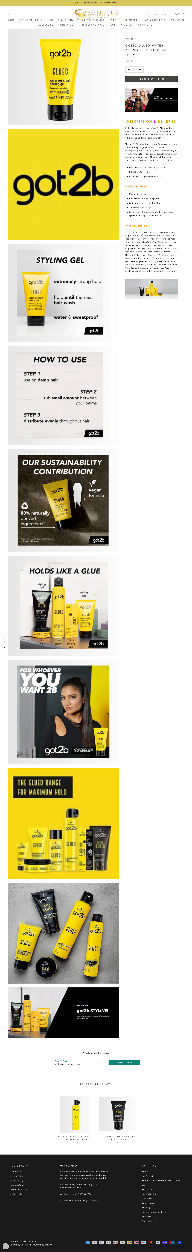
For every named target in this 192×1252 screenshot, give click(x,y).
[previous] (8, 1117)
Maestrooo (26, 1244)
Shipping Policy (17, 1185)
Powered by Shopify (42, 1244)
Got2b (129, 38)
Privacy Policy (16, 1176)
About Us (127, 24)
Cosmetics (178, 20)
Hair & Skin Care (154, 20)
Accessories (46, 24)
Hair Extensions (31, 20)
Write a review (124, 1062)
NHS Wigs (66, 24)
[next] (184, 1117)
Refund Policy (16, 1180)
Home (11, 20)
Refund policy (16, 1194)
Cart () (180, 14)
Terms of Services (18, 1189)
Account (153, 14)
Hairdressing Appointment (97, 24)
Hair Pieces (129, 20)
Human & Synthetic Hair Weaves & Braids (162, 1180)
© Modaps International (24, 1241)
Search (166, 14)
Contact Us (146, 24)
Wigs (144, 1185)
